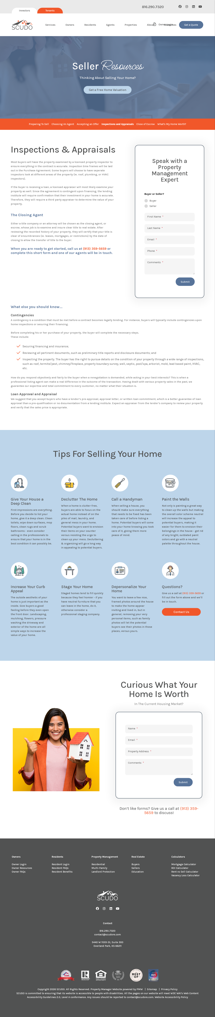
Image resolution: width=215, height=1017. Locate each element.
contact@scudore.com (107, 934)
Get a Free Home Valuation (107, 90)
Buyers (136, 864)
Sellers (136, 868)
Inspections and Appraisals (117, 124)
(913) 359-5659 (94, 249)
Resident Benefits (62, 871)
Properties (131, 24)
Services (50, 24)
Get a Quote (191, 24)
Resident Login (60, 864)
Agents (110, 24)
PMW (140, 989)
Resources (170, 24)
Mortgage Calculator (183, 864)
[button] (180, 7)
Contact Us (181, 612)
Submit (185, 281)
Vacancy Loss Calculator (185, 875)
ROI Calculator (179, 868)
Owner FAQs (19, 871)
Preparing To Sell (39, 124)
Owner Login (19, 864)
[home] (22, 25)
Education (138, 871)
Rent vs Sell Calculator (184, 871)
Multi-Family (99, 868)
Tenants (50, 10)
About (150, 24)
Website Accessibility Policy (171, 997)
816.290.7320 (153, 7)
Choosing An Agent (63, 124)
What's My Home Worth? (171, 124)
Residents (90, 24)
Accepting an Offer (88, 124)
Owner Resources (22, 868)
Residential (98, 864)
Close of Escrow (145, 124)
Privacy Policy (169, 989)
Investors (24, 10)
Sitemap (152, 989)
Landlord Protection (103, 871)
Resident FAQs (60, 868)
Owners (70, 24)
